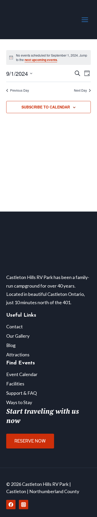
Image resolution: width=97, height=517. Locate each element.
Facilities (15, 383)
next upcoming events (41, 59)
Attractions (17, 354)
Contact (14, 326)
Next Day (80, 90)
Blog (11, 345)
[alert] (48, 57)
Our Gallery (17, 336)
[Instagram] (23, 504)
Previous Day (19, 90)
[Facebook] (11, 504)
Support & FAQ (21, 393)
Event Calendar (22, 374)
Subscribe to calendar (45, 107)
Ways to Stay (19, 402)
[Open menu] (85, 19)
